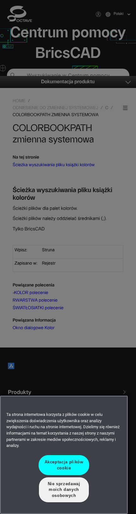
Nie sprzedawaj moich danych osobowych (63, 489)
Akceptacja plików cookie (64, 465)
